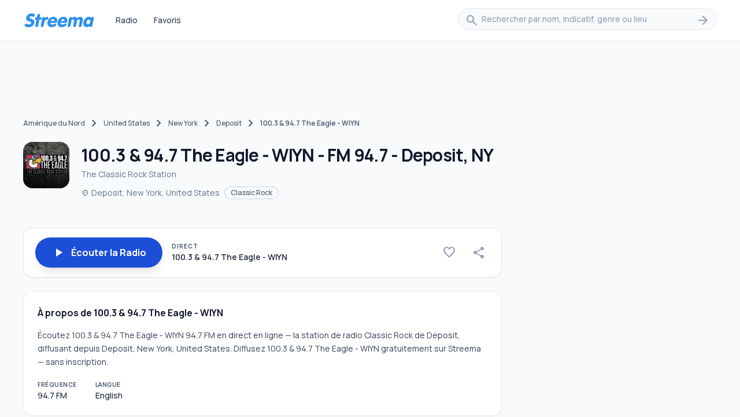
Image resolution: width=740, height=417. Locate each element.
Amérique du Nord (54, 123)
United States (126, 123)
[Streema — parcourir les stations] (59, 20)
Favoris (167, 19)
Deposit (229, 123)
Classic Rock (251, 192)
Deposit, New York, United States (150, 192)
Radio (127, 19)
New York (183, 123)
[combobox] (587, 20)
